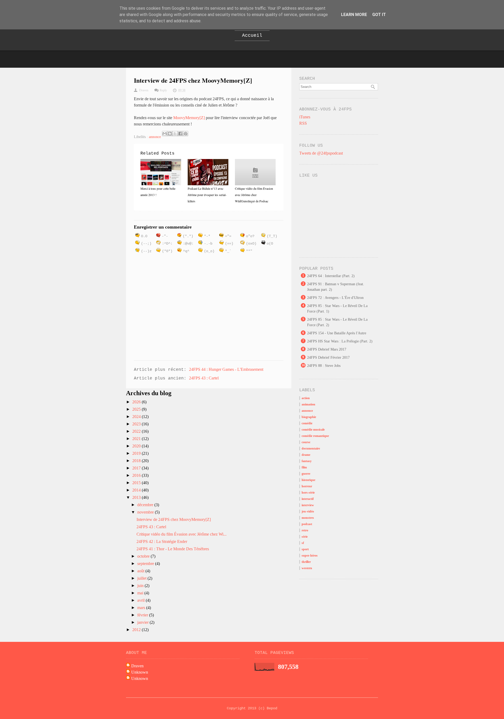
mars (141, 607)
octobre (144, 556)
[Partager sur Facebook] (180, 133)
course (306, 442)
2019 (137, 453)
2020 (137, 446)
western (307, 568)
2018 (137, 460)
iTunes (304, 117)
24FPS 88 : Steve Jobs (323, 366)
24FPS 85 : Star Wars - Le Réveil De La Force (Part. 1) (337, 308)
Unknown (139, 672)
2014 (137, 490)
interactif (308, 499)
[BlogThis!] (169, 133)
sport (305, 549)
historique (308, 480)
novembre (146, 512)
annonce (155, 137)
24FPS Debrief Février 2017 (328, 357)
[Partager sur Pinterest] (185, 133)
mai (140, 593)
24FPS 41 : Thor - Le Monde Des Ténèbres (172, 549)
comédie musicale (313, 429)
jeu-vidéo (308, 511)
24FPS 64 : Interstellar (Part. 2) (331, 276)
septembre (146, 563)
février (143, 615)
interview (308, 505)
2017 (137, 468)
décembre (145, 505)
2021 (137, 438)
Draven (137, 666)
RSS (303, 123)
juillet (142, 578)
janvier (143, 622)
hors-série (308, 492)
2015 (137, 482)
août (141, 571)
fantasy (307, 461)
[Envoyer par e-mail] (164, 133)
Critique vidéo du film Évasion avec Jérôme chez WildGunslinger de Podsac (254, 194)
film (304, 467)
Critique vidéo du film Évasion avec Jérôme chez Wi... (181, 534)
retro (305, 530)
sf (303, 543)
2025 (137, 409)
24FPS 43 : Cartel (204, 378)
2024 (137, 416)
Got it (379, 14)
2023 (137, 424)
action (306, 398)
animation (308, 404)
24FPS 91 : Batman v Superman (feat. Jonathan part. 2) (335, 287)
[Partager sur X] (175, 133)
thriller (306, 562)
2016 (137, 475)
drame (306, 455)
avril (141, 600)
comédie (307, 423)
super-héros (310, 555)
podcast (307, 524)
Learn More (354, 14)
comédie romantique (315, 436)
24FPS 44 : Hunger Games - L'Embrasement (226, 369)
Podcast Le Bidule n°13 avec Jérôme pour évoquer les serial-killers (207, 194)
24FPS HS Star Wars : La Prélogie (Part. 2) (339, 341)
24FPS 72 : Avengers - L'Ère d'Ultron (335, 298)
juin (141, 585)
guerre (306, 473)
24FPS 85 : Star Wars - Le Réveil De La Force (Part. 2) (337, 322)
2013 (137, 497)
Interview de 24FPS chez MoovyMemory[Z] (173, 519)
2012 (137, 629)
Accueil (252, 35)
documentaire (311, 448)
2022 (137, 431)
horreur (307, 486)
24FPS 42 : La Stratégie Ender (161, 541)
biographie (309, 417)
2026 (137, 402)
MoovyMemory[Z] (189, 117)
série (305, 536)
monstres (308, 518)
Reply (163, 90)
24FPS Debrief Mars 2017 (326, 349)
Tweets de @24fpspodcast (321, 153)
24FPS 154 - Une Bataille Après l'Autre (336, 333)
